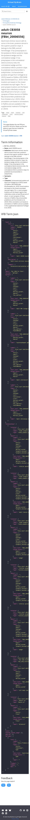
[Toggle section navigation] (27, 11)
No (9, 785)
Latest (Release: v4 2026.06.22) (10, 19)
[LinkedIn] (6, 813)
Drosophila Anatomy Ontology (12, 23)
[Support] (3, 810)
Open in (11, 136)
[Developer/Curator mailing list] (27, 810)
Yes (3, 785)
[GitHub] (21, 810)
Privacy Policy (15, 819)
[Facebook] (3, 813)
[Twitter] (10, 810)
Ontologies (6, 21)
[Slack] (24, 810)
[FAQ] (6, 810)
